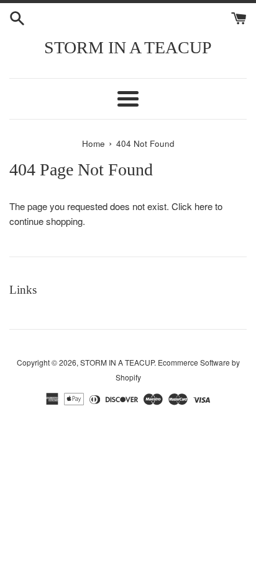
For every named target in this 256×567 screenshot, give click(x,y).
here (203, 206)
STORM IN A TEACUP (128, 47)
